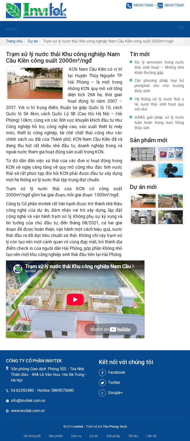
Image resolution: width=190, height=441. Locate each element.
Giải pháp (113, 436)
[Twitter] (102, 382)
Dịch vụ (76, 436)
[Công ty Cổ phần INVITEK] (56, 10)
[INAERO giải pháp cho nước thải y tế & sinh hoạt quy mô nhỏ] (143, 153)
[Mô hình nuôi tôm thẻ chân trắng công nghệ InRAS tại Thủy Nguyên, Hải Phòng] (170, 200)
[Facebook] (102, 372)
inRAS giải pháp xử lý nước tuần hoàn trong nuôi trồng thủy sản (159, 122)
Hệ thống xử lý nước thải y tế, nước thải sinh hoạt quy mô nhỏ (159, 104)
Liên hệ (151, 436)
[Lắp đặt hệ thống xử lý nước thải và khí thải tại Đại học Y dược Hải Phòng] (143, 217)
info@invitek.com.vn (28, 400)
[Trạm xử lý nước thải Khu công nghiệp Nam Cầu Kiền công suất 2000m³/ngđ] (143, 200)
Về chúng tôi (32, 436)
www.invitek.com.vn (28, 410)
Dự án (33, 41)
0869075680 (143, 5)
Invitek (78, 426)
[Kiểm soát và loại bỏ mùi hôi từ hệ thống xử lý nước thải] (143, 170)
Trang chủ (14, 41)
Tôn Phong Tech (115, 426)
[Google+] (102, 392)
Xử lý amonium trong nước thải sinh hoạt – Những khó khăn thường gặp (159, 67)
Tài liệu (133, 436)
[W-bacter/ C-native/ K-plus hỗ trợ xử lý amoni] (170, 153)
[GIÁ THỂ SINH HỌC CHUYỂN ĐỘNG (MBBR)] (170, 170)
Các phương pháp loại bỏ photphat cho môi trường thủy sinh (159, 85)
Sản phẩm (56, 436)
